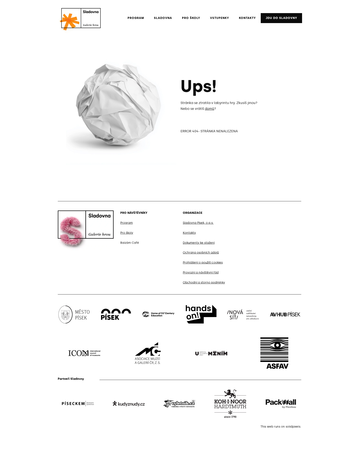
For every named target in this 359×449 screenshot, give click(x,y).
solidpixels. (293, 426)
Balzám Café (129, 243)
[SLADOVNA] (79, 18)
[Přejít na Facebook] (279, 212)
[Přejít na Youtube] (299, 212)
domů (209, 109)
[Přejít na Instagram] (289, 212)
